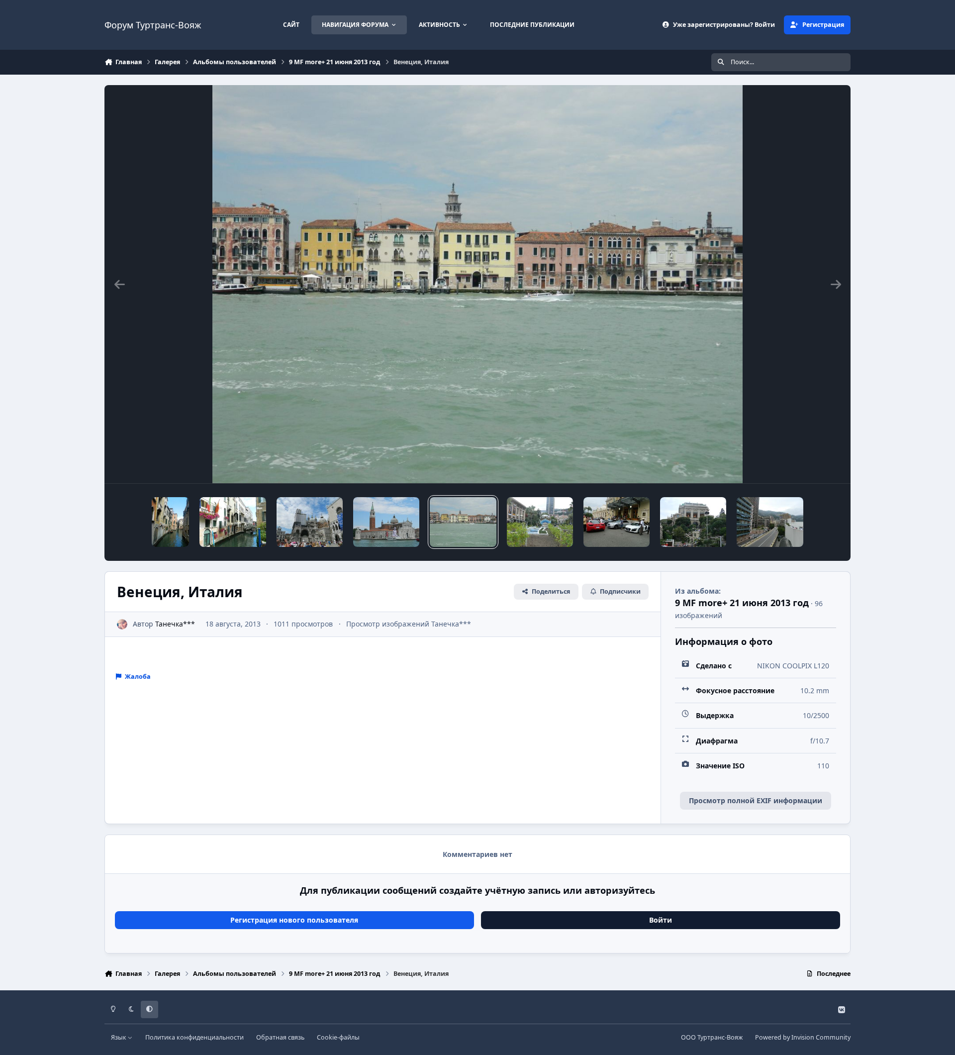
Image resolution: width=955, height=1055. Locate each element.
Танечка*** (175, 624)
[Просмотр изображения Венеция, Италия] (170, 522)
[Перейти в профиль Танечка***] (122, 624)
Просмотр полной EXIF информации (755, 800)
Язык (119, 1037)
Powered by (803, 1037)
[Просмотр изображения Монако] (540, 522)
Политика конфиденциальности (194, 1037)
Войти (660, 920)
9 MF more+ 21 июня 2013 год (742, 603)
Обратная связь (280, 1037)
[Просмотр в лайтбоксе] (477, 284)
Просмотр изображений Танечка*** (408, 624)
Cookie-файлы (338, 1037)
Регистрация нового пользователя (294, 920)
